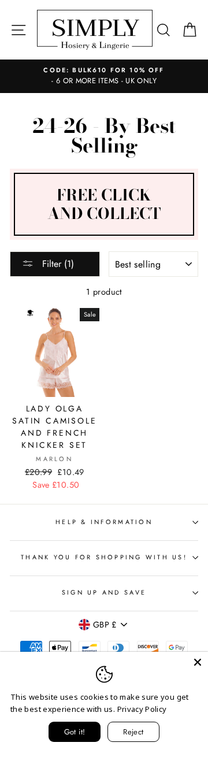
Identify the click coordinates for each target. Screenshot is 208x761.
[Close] (197, 662)
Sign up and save (104, 592)
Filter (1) (56, 263)
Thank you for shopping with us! (104, 557)
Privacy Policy (142, 709)
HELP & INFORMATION (104, 521)
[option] (104, 76)
